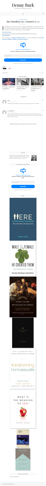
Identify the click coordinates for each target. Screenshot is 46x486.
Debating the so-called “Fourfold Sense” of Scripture (36, 88)
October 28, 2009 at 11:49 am (12, 101)
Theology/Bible (23, 19)
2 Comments (41, 72)
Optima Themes (11, 483)
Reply (43, 100)
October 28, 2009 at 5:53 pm (11, 112)
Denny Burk (23, 5)
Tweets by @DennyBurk (14, 476)
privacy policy (25, 63)
